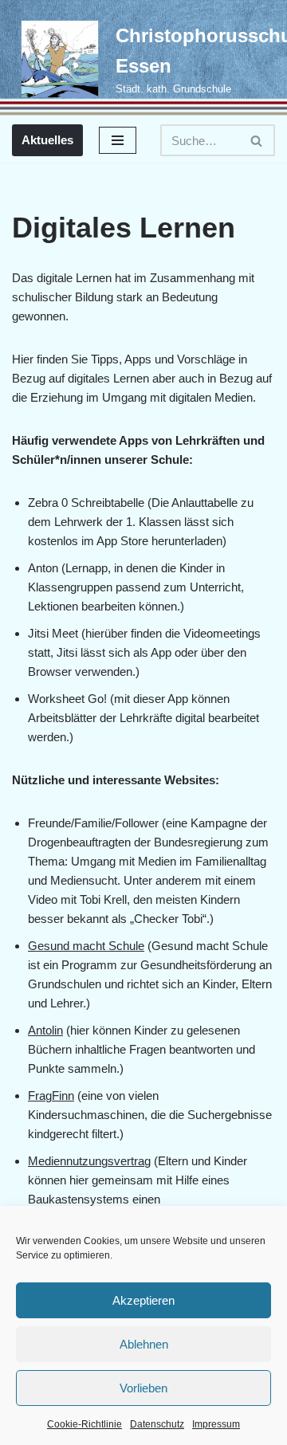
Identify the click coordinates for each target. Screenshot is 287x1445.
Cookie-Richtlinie (84, 1424)
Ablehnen (144, 1344)
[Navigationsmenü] (117, 140)
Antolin (45, 1030)
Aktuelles (47, 140)
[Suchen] (257, 140)
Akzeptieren (143, 1300)
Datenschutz (157, 1424)
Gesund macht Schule (86, 945)
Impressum (216, 1424)
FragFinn (51, 1095)
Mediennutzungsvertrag (89, 1161)
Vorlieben (143, 1388)
